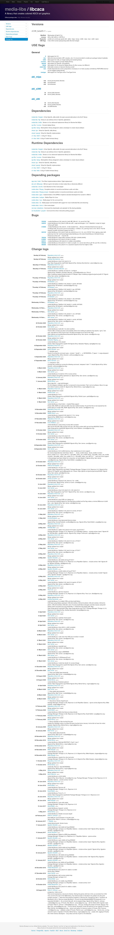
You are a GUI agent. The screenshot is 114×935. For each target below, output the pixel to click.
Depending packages (12, 34)
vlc (40, 203)
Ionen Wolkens (52, 422)
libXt (38, 138)
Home (7, 2)
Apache (47, 930)
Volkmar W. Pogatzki (53, 465)
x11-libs (34, 136)
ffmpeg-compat (44, 192)
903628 (44, 243)
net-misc (34, 208)
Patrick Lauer (51, 392)
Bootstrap (73, 930)
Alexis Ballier (51, 806)
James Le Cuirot (52, 478)
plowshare (40, 208)
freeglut (40, 117)
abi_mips (36, 76)
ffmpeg (41, 189)
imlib (44, 60)
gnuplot (44, 211)
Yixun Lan (50, 590)
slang (44, 65)
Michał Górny (51, 381)
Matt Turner (51, 670)
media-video (35, 189)
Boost (61, 930)
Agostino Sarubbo (53, 558)
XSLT (57, 930)
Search (37, 2)
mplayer (42, 197)
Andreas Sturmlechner (54, 259)
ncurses (43, 61)
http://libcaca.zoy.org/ (24, 17)
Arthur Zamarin (52, 349)
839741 (44, 241)
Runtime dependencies (12, 31)
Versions (8, 24)
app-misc (34, 181)
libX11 (39, 136)
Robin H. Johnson (53, 815)
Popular (26, 2)
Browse (19, 2)
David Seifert (51, 710)
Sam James (51, 312)
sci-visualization (36, 211)
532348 (44, 221)
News (13, 2)
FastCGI (52, 930)
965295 (44, 244)
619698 (44, 227)
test (45, 69)
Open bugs (9, 37)
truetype (43, 72)
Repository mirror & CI (54, 255)
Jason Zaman (51, 873)
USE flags (8, 26)
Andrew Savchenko (53, 599)
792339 (44, 237)
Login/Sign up (45, 2)
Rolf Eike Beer (52, 527)
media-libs (15, 9)
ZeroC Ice (67, 930)
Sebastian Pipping (53, 340)
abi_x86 (36, 98)
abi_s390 (36, 88)
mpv (41, 200)
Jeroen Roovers (52, 832)
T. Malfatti (50, 821)
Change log (9, 39)
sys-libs (34, 125)
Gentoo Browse (102, 1)
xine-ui (41, 205)
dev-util (34, 184)
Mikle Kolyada (51, 699)
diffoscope (39, 184)
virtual (33, 130)
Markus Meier (51, 879)
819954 (44, 239)
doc (45, 58)
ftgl (39, 120)
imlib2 (40, 122)
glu (37, 130)
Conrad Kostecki (52, 518)
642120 (44, 232)
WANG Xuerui (51, 413)
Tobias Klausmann (53, 867)
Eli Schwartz (51, 281)
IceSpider (80, 930)
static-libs (43, 67)
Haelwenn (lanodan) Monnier (56, 268)
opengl (44, 63)
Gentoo (33, 930)
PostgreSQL (40, 930)
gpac (41, 195)
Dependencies (10, 29)
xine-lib (40, 186)
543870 (44, 223)
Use (32, 2)
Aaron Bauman (52, 774)
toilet (39, 181)
